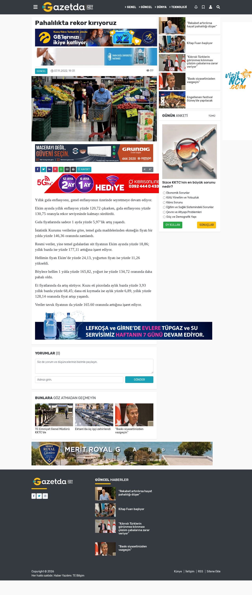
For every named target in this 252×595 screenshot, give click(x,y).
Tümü (211, 115)
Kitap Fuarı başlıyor (200, 43)
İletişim (189, 571)
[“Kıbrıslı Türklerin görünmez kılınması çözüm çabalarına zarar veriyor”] (172, 62)
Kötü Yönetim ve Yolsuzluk (182, 197)
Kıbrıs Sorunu (174, 202)
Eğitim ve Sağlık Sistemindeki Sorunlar (190, 207)
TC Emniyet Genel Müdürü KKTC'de (52, 430)
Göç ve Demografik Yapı (181, 217)
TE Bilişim (78, 575)
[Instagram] (45, 496)
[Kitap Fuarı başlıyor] (172, 44)
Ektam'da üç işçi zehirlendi (93, 429)
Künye (178, 571)
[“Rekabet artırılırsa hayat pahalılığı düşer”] (172, 25)
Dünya (162, 7)
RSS (200, 571)
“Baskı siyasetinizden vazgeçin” (129, 430)
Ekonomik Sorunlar (178, 193)
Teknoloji (179, 7)
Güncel (146, 7)
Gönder (139, 379)
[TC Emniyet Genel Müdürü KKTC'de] (54, 415)
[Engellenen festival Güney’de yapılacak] (172, 99)
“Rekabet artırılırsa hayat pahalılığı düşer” (202, 24)
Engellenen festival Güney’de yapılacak (200, 99)
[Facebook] (34, 496)
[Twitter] (39, 496)
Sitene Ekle (213, 571)
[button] (35, 7)
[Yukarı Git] (241, 585)
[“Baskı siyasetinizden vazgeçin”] (134, 415)
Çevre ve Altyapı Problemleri (184, 212)
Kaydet (85, 169)
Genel (131, 7)
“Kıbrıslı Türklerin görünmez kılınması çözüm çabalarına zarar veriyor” (202, 61)
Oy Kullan (173, 225)
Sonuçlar (206, 225)
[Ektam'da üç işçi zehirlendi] (94, 415)
